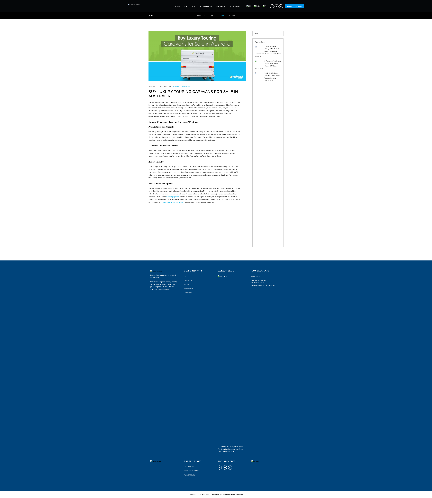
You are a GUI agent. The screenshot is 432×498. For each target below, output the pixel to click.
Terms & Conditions (191, 471)
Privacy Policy (189, 475)
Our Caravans (204, 6)
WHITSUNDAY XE (189, 289)
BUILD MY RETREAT (295, 6)
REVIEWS (232, 15)
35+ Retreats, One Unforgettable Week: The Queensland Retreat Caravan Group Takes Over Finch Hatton (230, 449)
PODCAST (213, 15)
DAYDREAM (188, 280)
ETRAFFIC (240, 494)
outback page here (172, 197)
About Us (188, 6)
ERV (185, 276)
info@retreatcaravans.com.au (172, 202)
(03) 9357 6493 (255, 276)
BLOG (222, 15)
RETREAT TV (201, 15)
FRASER (186, 284)
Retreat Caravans (181, 86)
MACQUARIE (188, 293)
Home (177, 6)
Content (219, 6)
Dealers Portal (189, 467)
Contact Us (233, 6)
